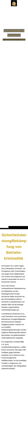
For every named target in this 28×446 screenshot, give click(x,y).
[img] (14, 117)
